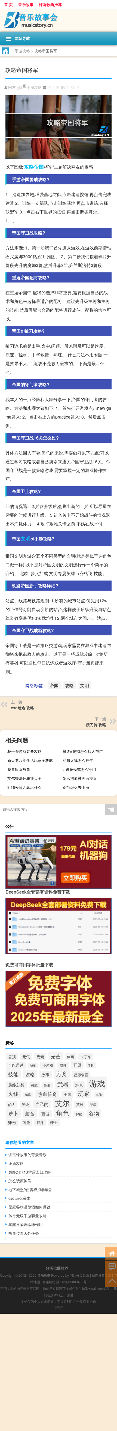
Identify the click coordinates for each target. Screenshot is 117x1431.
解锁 (79, 1114)
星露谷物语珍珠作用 (25, 1224)
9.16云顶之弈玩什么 (24, 787)
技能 (13, 1074)
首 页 (8, 4)
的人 (11, 1104)
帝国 (39, 166)
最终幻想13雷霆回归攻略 (29, 1172)
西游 (45, 1114)
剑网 (70, 1056)
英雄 (79, 1104)
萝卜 (13, 1113)
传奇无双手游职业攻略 (27, 1215)
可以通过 (15, 1065)
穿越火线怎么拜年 (78, 760)
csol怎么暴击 (19, 1198)
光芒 (55, 1056)
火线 (13, 1093)
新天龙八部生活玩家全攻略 (30, 760)
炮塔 (28, 1095)
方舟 (61, 1074)
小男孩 (58, 1307)
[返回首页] (111, 1253)
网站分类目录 (79, 1275)
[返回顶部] (111, 1280)
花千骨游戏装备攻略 (24, 751)
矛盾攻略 (16, 1163)
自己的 (41, 1104)
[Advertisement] (58, 1372)
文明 (25, 538)
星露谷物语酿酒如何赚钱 (29, 1207)
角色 (62, 1112)
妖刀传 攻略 (96, 724)
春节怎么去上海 (76, 787)
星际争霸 (81, 1074)
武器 (63, 1084)
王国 (67, 1094)
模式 (34, 1085)
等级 (25, 1104)
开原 (77, 1065)
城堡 (33, 1065)
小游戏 (47, 1065)
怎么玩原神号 (19, 1180)
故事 (45, 1074)
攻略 (29, 166)
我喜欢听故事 (18, 769)
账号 (12, 1122)
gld (19, 88)
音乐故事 (25, 4)
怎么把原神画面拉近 (80, 778)
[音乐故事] (58, 20)
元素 (40, 1056)
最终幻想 (16, 1085)
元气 (26, 1056)
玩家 (83, 1093)
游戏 (97, 1083)
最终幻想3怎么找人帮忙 (83, 751)
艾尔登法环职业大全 (24, 778)
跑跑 (26, 1122)
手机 (91, 1065)
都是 (40, 1122)
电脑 (99, 1095)
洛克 (79, 1085)
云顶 (12, 1056)
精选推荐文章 (101, 1275)
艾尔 (62, 1103)
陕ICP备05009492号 (71, 1281)
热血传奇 (47, 1093)
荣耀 (93, 1104)
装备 (30, 1113)
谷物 (94, 1113)
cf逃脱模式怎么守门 (79, 769)
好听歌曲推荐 (50, 4)
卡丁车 (86, 1056)
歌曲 (47, 1085)
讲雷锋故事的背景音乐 (27, 1154)
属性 (63, 1065)
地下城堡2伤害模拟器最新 (30, 1189)
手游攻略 (22, 50)
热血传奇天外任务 (23, 1233)
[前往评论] (111, 1267)
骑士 (54, 1122)
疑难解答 (49, 1281)
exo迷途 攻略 (22, 707)
